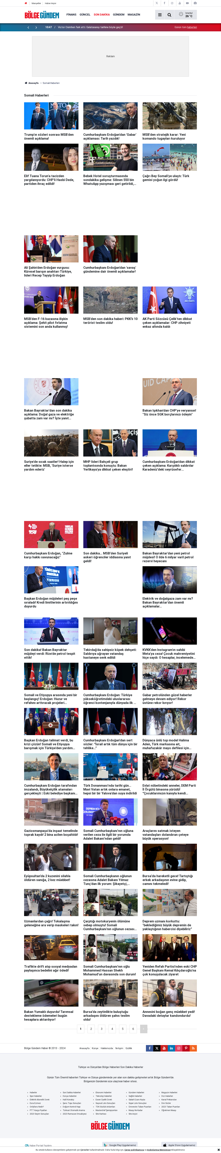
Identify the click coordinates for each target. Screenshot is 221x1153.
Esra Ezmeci (35, 1103)
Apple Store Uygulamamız (181, 1145)
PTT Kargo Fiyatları (38, 1110)
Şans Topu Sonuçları (72, 1103)
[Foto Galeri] (195, 3)
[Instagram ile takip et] (178, 1048)
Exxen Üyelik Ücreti (104, 1100)
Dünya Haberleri (70, 1096)
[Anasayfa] (26, 3)
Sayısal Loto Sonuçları (105, 1103)
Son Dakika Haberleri (72, 1092)
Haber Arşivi (50, 3)
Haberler (33, 1092)
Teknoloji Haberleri (104, 1096)
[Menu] (160, 15)
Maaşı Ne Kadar (136, 1110)
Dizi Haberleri (167, 1096)
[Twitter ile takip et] (156, 1048)
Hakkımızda (107, 1048)
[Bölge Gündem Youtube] (180, 3)
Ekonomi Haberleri (103, 1092)
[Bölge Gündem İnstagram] (172, 3)
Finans (71, 14)
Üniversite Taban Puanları (140, 1107)
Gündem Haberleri (136, 1092)
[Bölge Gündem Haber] (42, 14)
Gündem (118, 14)
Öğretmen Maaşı (168, 1110)
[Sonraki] (143, 1029)
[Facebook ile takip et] (149, 1048)
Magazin (134, 14)
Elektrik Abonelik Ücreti (40, 1100)
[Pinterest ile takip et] (186, 1048)
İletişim (119, 1048)
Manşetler (36, 3)
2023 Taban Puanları (170, 1107)
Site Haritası (101, 1114)
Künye (95, 1048)
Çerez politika (131, 1150)
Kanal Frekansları (169, 1100)
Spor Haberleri (36, 1096)
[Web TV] (187, 3)
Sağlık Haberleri (135, 1096)
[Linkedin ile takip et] (171, 1048)
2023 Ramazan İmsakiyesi (75, 1114)
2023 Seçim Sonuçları (39, 1114)
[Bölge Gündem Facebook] (164, 3)
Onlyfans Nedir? (37, 1107)
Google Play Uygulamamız (122, 1145)
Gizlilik (129, 1048)
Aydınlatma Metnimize (159, 1150)
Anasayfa (33, 83)
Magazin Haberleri (169, 1092)
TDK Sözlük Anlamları (105, 1107)
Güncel (85, 14)
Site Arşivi (133, 1114)
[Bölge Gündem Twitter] (157, 3)
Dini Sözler (166, 1103)
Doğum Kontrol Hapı (71, 1107)
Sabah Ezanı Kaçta (137, 1100)
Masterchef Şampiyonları (106, 1110)
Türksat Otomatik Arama (74, 1110)
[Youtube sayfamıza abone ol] (164, 1048)
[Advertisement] (110, 209)
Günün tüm (186, 27)
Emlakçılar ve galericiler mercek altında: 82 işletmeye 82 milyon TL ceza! (99, 27)
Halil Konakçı (68, 1100)
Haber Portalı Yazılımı (41, 1145)
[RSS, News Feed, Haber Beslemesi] (193, 1048)
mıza (141, 1150)
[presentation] (28, 27)
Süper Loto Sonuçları (138, 1103)
